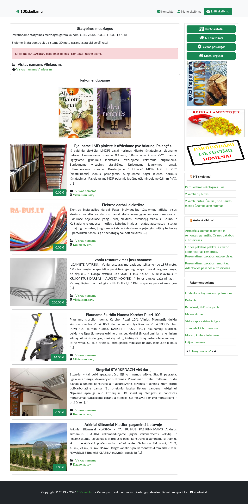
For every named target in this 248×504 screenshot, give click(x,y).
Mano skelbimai (191, 11)
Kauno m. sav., (82, 244)
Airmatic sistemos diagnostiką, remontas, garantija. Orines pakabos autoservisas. (209, 235)
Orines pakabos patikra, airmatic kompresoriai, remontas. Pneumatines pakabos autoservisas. (209, 252)
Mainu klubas (194, 314)
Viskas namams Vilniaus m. (34, 69)
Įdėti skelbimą (220, 11)
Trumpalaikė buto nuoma (202, 328)
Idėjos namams (195, 342)
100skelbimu (31, 12)
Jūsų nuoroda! (201, 351)
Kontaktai (167, 11)
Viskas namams (85, 191)
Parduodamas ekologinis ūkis (204, 187)
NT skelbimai (202, 176)
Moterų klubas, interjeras (202, 335)
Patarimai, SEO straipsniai (202, 307)
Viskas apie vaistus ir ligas (202, 321)
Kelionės (190, 300)
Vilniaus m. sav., (83, 194)
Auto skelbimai (203, 220)
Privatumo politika (175, 492)
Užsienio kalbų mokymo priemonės (208, 293)
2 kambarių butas (196, 194)
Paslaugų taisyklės (148, 492)
